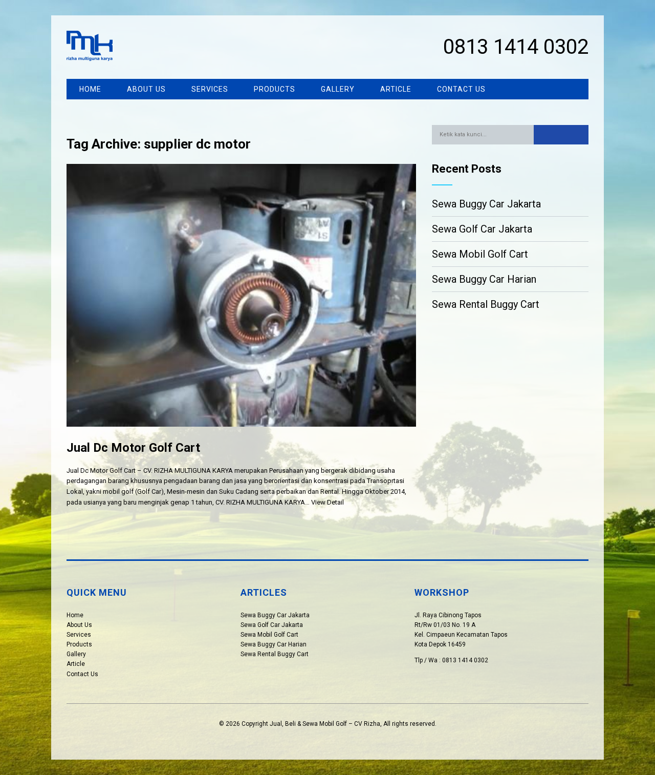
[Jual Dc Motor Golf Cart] (241, 434)
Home (90, 89)
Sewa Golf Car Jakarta (482, 229)
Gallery (338, 89)
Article (395, 89)
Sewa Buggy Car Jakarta (486, 204)
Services (209, 89)
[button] (561, 134)
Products (274, 89)
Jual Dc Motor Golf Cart (133, 448)
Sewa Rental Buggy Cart (485, 304)
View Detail (327, 502)
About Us (146, 89)
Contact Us (461, 89)
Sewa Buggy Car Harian (484, 279)
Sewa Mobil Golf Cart (480, 254)
